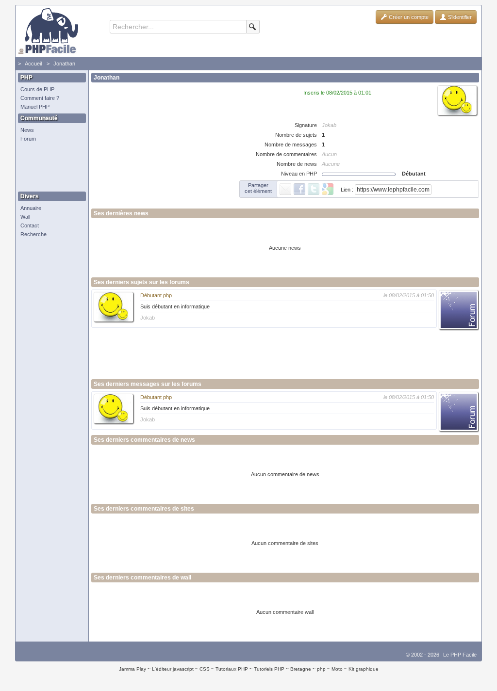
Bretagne (300, 669)
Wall (25, 217)
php (321, 669)
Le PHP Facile (460, 655)
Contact (29, 225)
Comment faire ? (39, 98)
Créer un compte (408, 17)
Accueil (33, 63)
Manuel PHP (35, 107)
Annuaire (30, 208)
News (27, 130)
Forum (28, 139)
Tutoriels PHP (269, 669)
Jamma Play (132, 669)
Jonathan (64, 63)
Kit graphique (363, 669)
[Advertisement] (49, 167)
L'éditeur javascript (173, 669)
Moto (337, 669)
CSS (204, 669)
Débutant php (156, 295)
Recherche (33, 234)
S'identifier (459, 17)
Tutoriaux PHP (231, 669)
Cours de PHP (37, 89)
